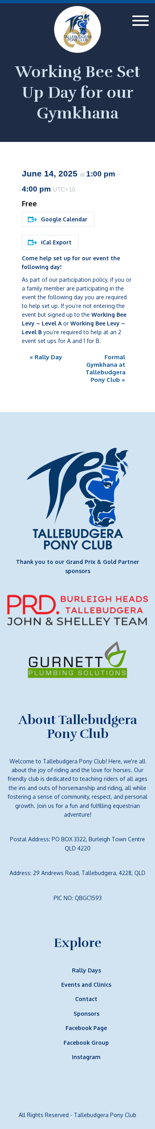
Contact (86, 998)
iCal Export (56, 242)
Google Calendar (64, 219)
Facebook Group (86, 1042)
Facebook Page (86, 1027)
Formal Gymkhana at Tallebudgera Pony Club (105, 368)
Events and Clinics (86, 984)
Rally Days (86, 970)
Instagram (86, 1056)
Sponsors (86, 1013)
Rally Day (46, 357)
